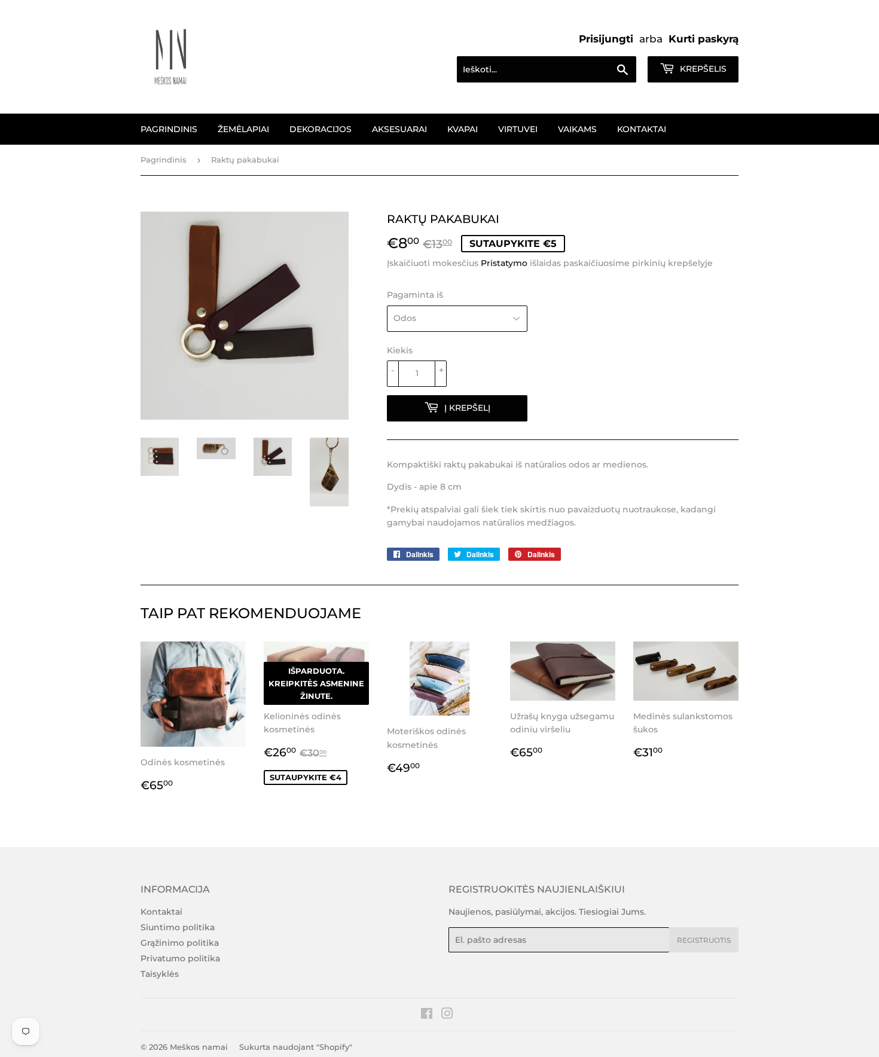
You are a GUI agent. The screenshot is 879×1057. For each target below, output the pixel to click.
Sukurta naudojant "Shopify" (295, 1047)
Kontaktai (641, 129)
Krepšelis (702, 68)
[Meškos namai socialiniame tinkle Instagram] (447, 1015)
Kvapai (462, 129)
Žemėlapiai (243, 129)
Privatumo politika (180, 958)
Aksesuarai (399, 129)
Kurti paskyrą (703, 39)
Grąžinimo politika (180, 942)
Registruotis (704, 940)
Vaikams (577, 129)
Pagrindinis (169, 129)
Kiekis (400, 350)
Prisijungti (606, 39)
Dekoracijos (320, 129)
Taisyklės (160, 974)
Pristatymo (504, 263)
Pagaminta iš (415, 294)
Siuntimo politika (178, 927)
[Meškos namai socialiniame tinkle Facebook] (426, 1015)
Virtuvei (518, 129)
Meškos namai (199, 1047)
